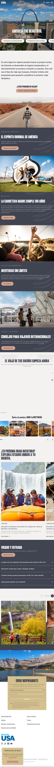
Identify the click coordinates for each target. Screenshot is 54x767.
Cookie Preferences (43, 759)
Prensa (29, 720)
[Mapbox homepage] (3, 412)
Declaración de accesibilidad (30, 759)
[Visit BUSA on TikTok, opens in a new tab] (5, 744)
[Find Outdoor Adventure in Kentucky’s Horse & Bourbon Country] (23, 491)
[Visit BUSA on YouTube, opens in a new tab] (11, 744)
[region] (27, 392)
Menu (48, 2)
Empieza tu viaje (8, 217)
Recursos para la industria (8, 728)
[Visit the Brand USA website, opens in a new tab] (8, 737)
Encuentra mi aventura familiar (13, 41)
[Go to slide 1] (1, 439)
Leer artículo (5, 536)
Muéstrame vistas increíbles (37, 41)
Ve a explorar (7, 284)
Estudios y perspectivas (8, 724)
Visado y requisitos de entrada (27, 90)
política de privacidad (17, 707)
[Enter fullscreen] (52, 380)
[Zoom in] (52, 373)
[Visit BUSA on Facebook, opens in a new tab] (8, 744)
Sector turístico (31, 716)
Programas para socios (33, 724)
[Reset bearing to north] (52, 377)
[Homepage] (3, 3)
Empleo (3, 720)
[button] (41, 595)
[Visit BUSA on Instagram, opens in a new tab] (2, 744)
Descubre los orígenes (10, 148)
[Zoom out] (52, 375)
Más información (13, 762)
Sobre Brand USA (6, 716)
